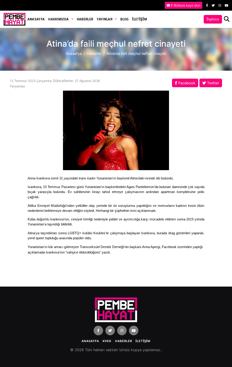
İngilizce (213, 19)
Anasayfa (36, 19)
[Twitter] (213, 5)
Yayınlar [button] (105, 19)
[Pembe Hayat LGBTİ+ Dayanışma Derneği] (14, 19)
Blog (124, 19)
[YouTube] (226, 5)
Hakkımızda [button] (59, 19)
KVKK (107, 341)
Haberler (85, 19)
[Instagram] (219, 5)
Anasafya (74, 53)
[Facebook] (207, 5)
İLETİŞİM (139, 19)
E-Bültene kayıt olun (185, 5)
